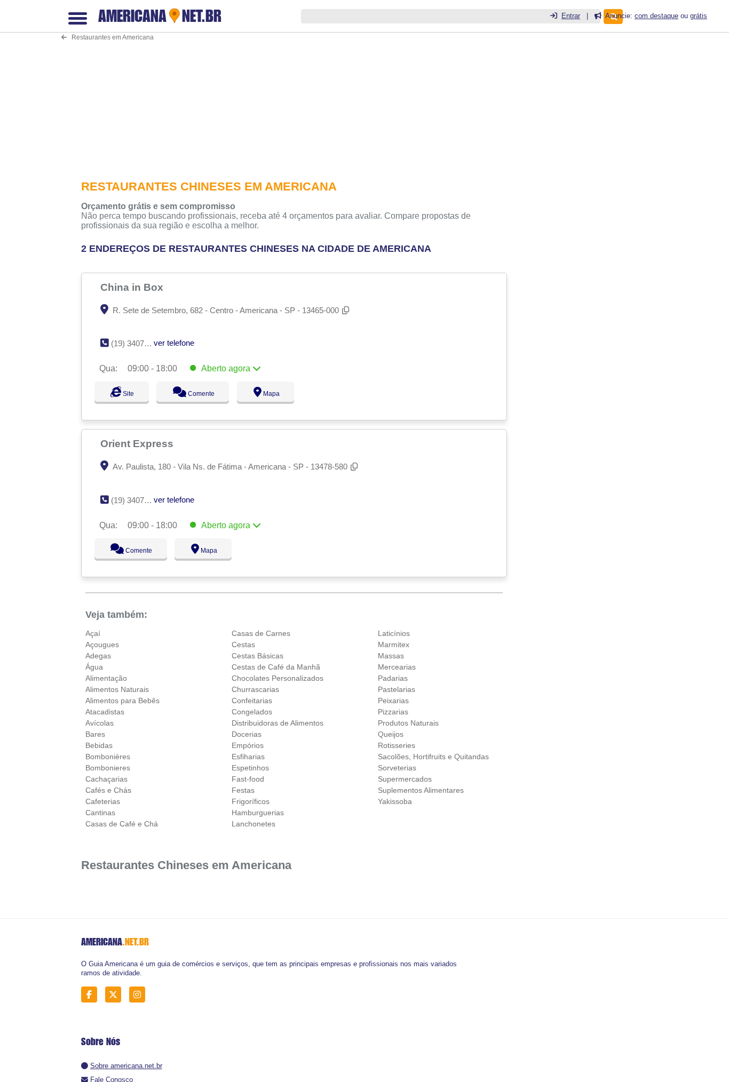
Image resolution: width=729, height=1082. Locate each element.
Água (94, 667)
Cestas (243, 644)
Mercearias (397, 667)
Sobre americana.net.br (126, 1066)
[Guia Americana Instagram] (140, 995)
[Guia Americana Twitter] (116, 995)
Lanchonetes (253, 824)
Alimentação (106, 678)
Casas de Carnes (261, 633)
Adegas (98, 655)
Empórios (248, 745)
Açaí (92, 633)
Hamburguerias (258, 812)
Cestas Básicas (257, 655)
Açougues (102, 644)
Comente (206, 393)
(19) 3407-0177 (137, 500)
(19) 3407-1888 (137, 343)
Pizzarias (393, 711)
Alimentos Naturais (117, 689)
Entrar (570, 16)
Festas (243, 790)
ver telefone (174, 342)
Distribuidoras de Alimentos (277, 723)
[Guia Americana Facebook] (92, 995)
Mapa (281, 393)
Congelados (252, 711)
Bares (95, 734)
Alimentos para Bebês (122, 700)
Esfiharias (248, 756)
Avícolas (99, 723)
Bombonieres (107, 767)
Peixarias (393, 700)
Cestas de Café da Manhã (276, 667)
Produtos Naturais (408, 723)
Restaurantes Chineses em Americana (186, 865)
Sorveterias (397, 767)
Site (127, 393)
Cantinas (100, 812)
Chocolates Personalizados (277, 678)
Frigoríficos (251, 801)
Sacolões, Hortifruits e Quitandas (433, 756)
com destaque (656, 16)
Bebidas (99, 745)
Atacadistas (104, 711)
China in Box (133, 287)
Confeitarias (252, 700)
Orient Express (138, 443)
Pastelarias (396, 689)
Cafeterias (102, 801)
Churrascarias (255, 689)
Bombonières (107, 756)
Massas (391, 655)
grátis (698, 16)
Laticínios (394, 633)
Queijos (390, 734)
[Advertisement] (297, 82)
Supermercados (405, 779)
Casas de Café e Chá (121, 824)
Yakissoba (395, 801)
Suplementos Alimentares (421, 790)
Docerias (247, 734)
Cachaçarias (106, 779)
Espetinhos (250, 767)
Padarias (393, 678)
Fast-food (248, 779)
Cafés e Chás (108, 790)
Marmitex (393, 644)
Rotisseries (396, 745)
